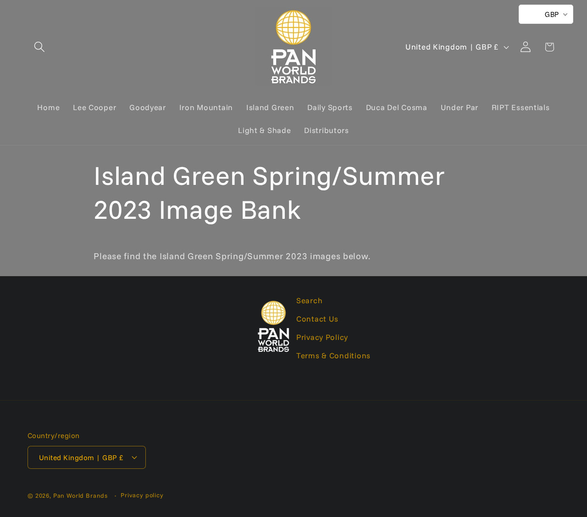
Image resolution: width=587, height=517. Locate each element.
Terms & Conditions (333, 355)
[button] (40, 47)
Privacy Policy (322, 337)
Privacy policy (142, 495)
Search (309, 300)
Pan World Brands (80, 495)
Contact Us (317, 318)
